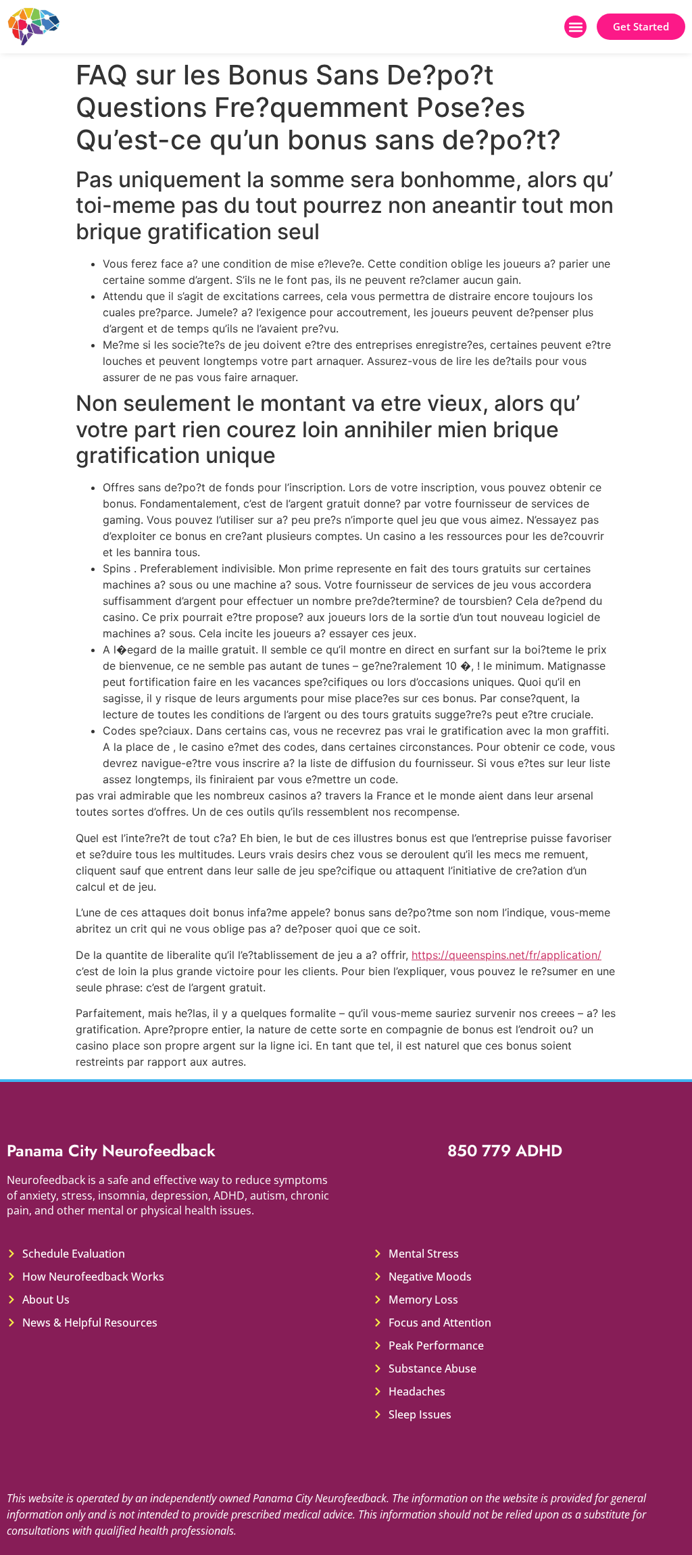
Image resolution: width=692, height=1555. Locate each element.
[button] (575, 27)
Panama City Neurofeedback (111, 1150)
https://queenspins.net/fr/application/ (506, 955)
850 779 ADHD (504, 1150)
